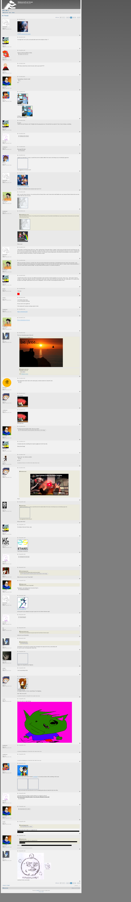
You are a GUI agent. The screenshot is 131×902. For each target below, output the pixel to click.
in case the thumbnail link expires (24, 34)
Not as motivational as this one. (23, 320)
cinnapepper (35, 776)
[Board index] (10, 4)
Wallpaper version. (24, 373)
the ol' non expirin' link (21, 609)
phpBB (37, 890)
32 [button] (67, 17)
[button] (61, 17)
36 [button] (75, 17)
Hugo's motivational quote (22, 311)
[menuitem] (4, 10)
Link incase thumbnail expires (23, 186)
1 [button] (64, 17)
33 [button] (69, 17)
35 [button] (73, 17)
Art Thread (5, 15)
